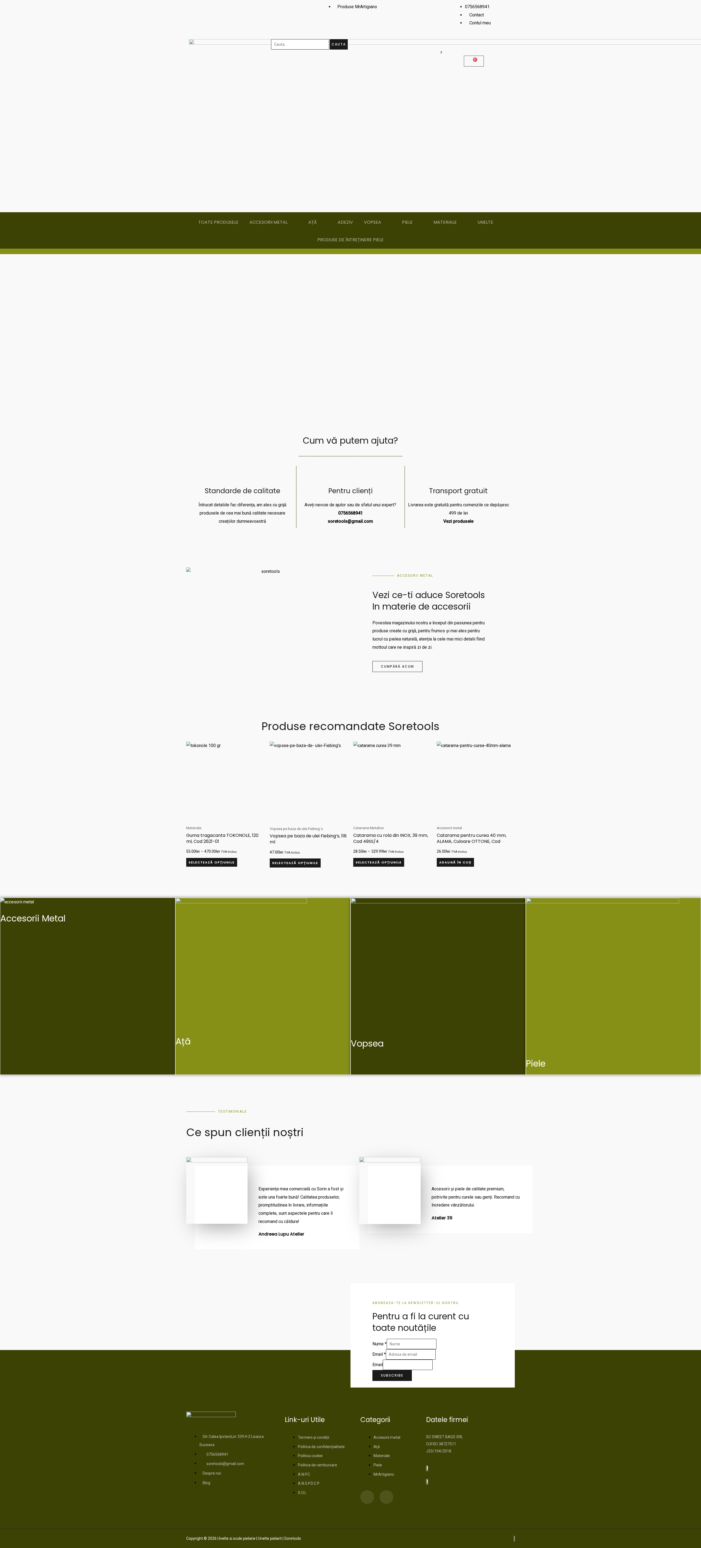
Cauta (339, 44)
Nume (379, 1343)
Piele (535, 1063)
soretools (337, 521)
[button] (9, 339)
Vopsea (367, 1043)
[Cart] (474, 61)
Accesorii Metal (32, 918)
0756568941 (350, 513)
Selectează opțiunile (212, 862)
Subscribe (392, 1375)
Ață (183, 1041)
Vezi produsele (458, 521)
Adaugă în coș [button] (455, 862)
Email (379, 1354)
